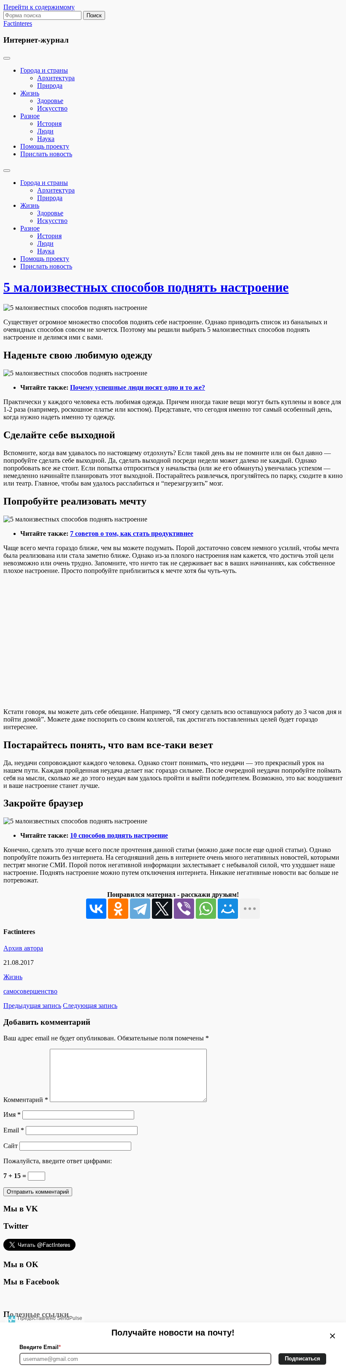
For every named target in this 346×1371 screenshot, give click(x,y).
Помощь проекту (44, 146)
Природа (49, 85)
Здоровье (50, 100)
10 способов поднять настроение (119, 835)
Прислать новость (46, 153)
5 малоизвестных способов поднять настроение (146, 287)
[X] (162, 909)
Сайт (10, 1145)
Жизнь (29, 93)
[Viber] (184, 909)
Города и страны (44, 70)
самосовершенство (30, 991)
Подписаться (302, 1358)
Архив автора (23, 948)
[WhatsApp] (206, 909)
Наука (45, 138)
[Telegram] (140, 909)
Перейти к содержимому (39, 7)
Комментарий (25, 1099)
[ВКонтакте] (96, 909)
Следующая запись (90, 1005)
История (49, 123)
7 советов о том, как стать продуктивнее (131, 533)
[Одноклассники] (118, 909)
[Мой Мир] (228, 909)
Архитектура (56, 77)
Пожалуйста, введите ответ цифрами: (57, 1161)
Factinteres (17, 23)
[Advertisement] (173, 641)
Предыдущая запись (32, 1005)
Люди (45, 131)
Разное (30, 115)
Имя (12, 1114)
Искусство (52, 108)
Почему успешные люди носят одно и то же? (137, 387)
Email (13, 1130)
